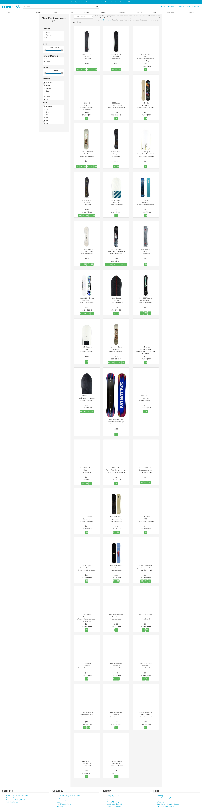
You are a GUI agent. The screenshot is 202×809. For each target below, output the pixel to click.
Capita (48, 94)
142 (81, 411)
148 (78, 69)
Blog (58, 798)
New (47, 59)
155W (116, 777)
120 (86, 777)
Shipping (160, 796)
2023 (47, 121)
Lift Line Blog (189, 12)
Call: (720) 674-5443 (114, 796)
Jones (48, 97)
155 (92, 313)
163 (95, 69)
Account (196, 6)
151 (81, 69)
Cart (164, 6)
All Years (49, 106)
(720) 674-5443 (184, 6)
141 (81, 167)
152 (116, 215)
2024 (47, 118)
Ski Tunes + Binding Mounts (16, 800)
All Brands (49, 83)
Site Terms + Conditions (165, 806)
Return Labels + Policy (165, 800)
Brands (139, 12)
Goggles (104, 12)
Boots (23, 12)
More (154, 12)
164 (125, 264)
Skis (9, 12)
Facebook (60, 806)
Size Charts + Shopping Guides (168, 804)
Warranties (161, 802)
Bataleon (49, 88)
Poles (55, 12)
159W (146, 411)
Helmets (87, 12)
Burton (48, 91)
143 (85, 167)
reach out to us (105, 20)
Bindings (39, 12)
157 (88, 69)
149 (86, 118)
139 (78, 167)
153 (83, 483)
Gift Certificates (12, 802)
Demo (48, 62)
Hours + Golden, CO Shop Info (17, 796)
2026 (47, 112)
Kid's (47, 38)
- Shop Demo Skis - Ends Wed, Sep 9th (115, 2)
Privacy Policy (61, 800)
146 (145, 313)
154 (85, 69)
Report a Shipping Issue (165, 798)
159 (93, 215)
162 (121, 264)
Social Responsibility (64, 804)
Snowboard (122, 12)
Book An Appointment (14, 798)
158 (114, 264)
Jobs (58, 802)
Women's (49, 35)
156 (116, 118)
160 (92, 69)
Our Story (170, 12)
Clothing (71, 12)
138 (87, 679)
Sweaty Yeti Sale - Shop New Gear (85, 2)
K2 (47, 100)
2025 (47, 115)
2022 (47, 123)
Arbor (48, 85)
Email (108, 798)
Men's (48, 32)
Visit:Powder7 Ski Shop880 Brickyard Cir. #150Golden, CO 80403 (115, 803)
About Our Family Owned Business (69, 796)
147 (92, 167)
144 (81, 313)
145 (88, 167)
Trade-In (172, 6)
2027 (47, 109)
